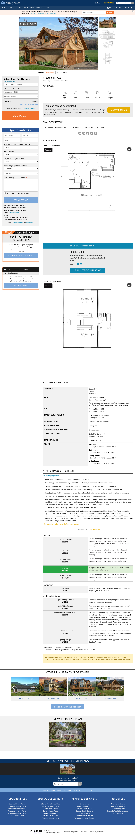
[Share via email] (80, 133)
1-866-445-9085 (28, 108)
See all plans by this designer (67, 706)
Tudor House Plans (17, 816)
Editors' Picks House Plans (50, 804)
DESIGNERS (40, 8)
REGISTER (119, 8)
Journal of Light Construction (118, 811)
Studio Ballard (84, 813)
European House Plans (16, 809)
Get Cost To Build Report (20, 256)
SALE (49, 8)
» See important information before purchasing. (61, 524)
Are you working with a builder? (15, 158)
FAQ (75, 790)
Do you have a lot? (10, 151)
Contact (89, 790)
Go (132, 3)
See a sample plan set (51, 475)
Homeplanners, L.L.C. (84, 806)
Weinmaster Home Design (84, 818)
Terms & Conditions (37, 13)
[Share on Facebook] (88, 133)
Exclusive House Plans (50, 806)
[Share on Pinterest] (96, 133)
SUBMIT (110, 12)
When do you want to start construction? (19, 144)
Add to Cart (20, 115)
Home (44, 81)
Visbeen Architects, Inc (84, 816)
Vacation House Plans (50, 818)
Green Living (84, 804)
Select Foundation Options (14, 89)
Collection (29, 8)
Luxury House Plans (50, 811)
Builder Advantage (118, 806)
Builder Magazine (118, 809)
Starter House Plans (50, 816)
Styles (53, 790)
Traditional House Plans (17, 813)
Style (19, 8)
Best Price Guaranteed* (29, 104)
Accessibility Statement (96, 832)
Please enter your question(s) (15, 177)
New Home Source (118, 804)
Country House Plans (17, 804)
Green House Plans (50, 809)
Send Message (21, 200)
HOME (4, 8)
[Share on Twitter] (92, 133)
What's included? (9, 81)
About (81, 790)
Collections (61, 790)
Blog (69, 790)
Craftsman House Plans (17, 806)
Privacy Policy (51, 13)
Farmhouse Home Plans (60, 81)
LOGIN (127, 8)
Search (45, 790)
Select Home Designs (84, 809)
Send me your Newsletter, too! (17, 193)
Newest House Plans (50, 813)
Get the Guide (21, 286)
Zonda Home (118, 813)
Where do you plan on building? (16, 166)
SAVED (111, 8)
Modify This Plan (119, 110)
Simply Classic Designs (84, 811)
